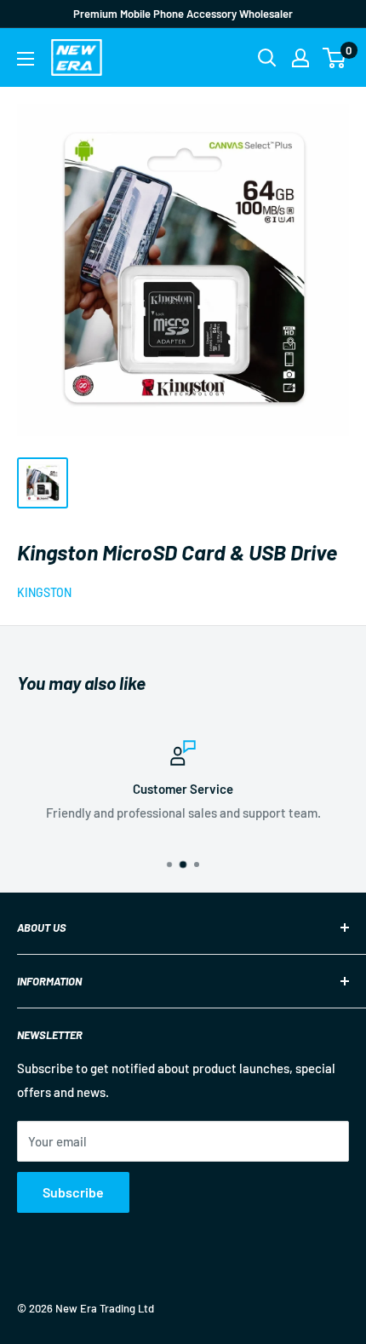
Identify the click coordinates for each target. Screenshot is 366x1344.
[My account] (300, 58)
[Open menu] (25, 59)
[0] (335, 58)
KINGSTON (44, 592)
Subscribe (73, 1192)
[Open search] (267, 58)
